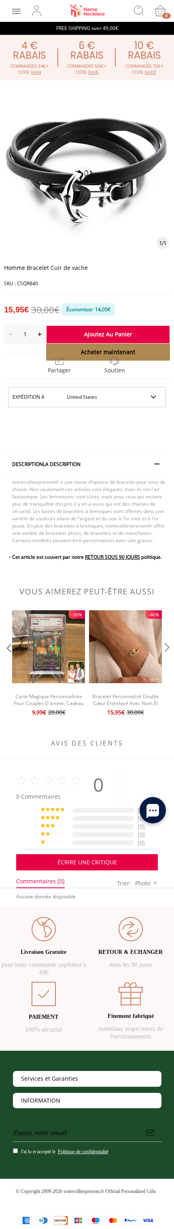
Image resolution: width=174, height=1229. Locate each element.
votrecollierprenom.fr (84, 1191)
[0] (160, 11)
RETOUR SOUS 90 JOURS (112, 557)
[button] (8, 664)
